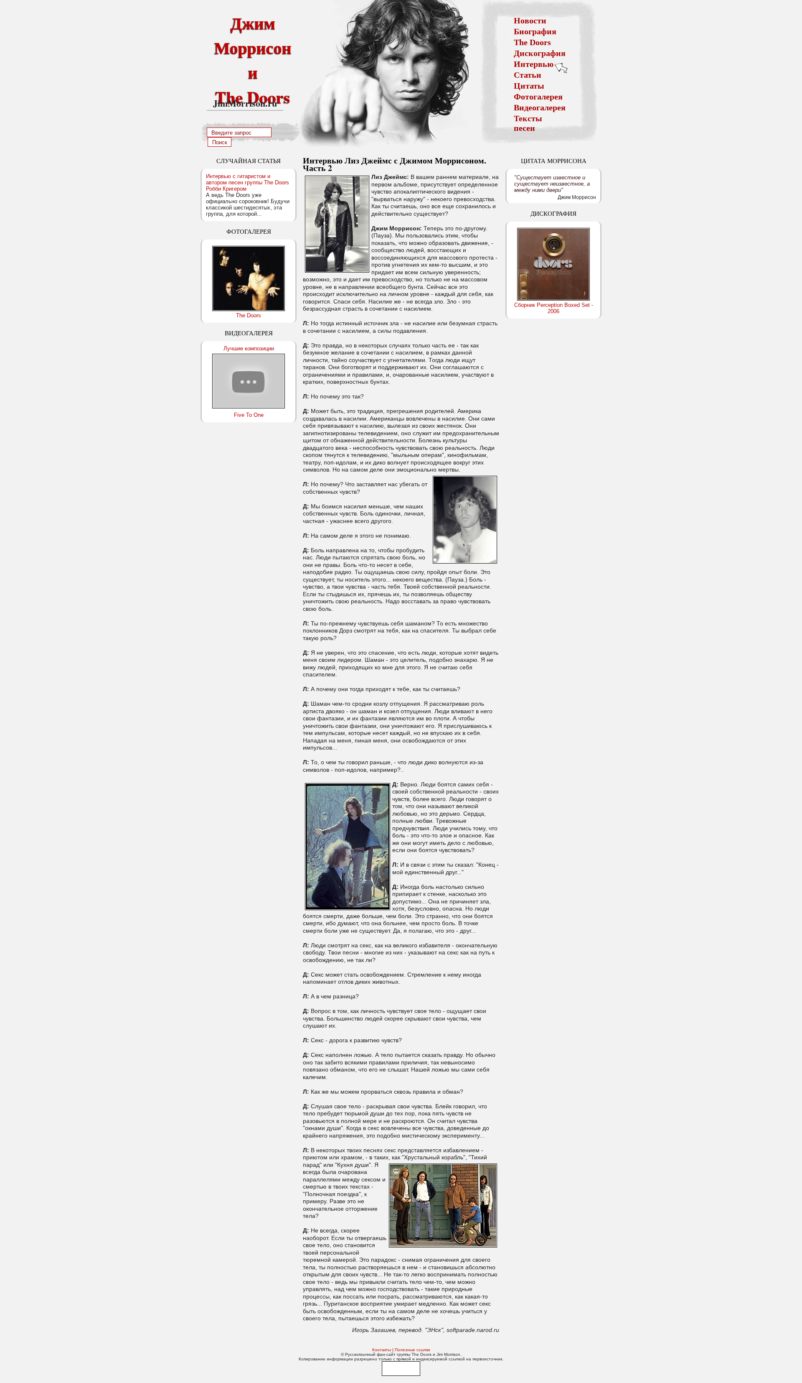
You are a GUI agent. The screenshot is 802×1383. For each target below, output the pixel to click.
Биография (535, 31)
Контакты (381, 1349)
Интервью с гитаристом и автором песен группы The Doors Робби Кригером (247, 182)
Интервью (533, 64)
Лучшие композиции (248, 348)
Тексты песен (528, 123)
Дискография (540, 53)
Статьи (527, 74)
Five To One (249, 415)
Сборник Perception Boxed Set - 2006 (553, 308)
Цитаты (529, 85)
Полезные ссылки (412, 1349)
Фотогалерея (538, 96)
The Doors (532, 42)
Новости (530, 20)
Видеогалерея (540, 107)
